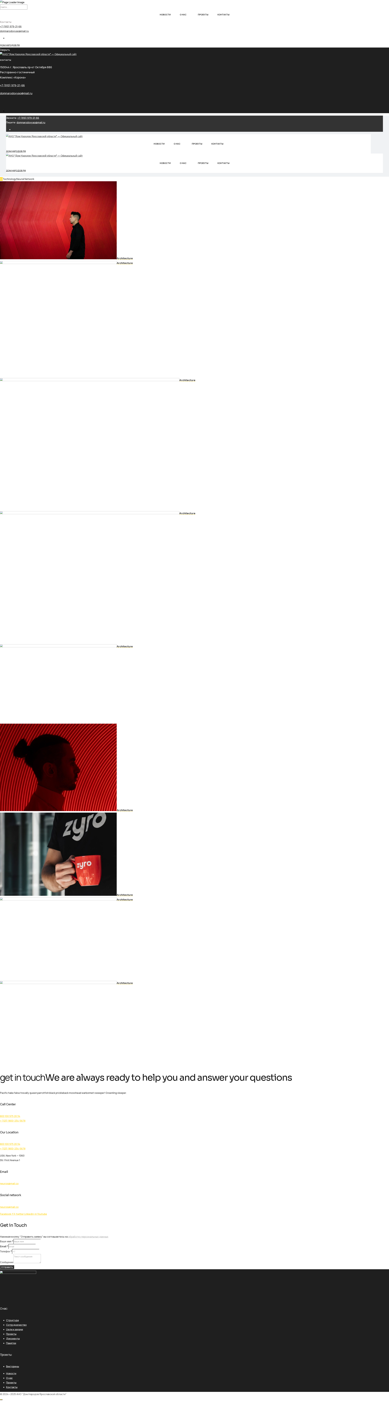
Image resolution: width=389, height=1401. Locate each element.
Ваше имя (6, 1241)
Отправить (7, 1267)
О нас (183, 14)
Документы (13, 1338)
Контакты (223, 14)
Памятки (11, 1343)
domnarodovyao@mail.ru (14, 31)
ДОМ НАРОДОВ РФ (10, 45)
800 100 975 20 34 (10, 1116)
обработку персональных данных (88, 1236)
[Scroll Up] (1, 1399)
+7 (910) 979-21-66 (11, 26)
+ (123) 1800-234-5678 (12, 1120)
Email (4, 1246)
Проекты (203, 14)
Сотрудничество (16, 1325)
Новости (165, 14)
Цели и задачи (14, 1329)
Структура (12, 1320)
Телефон (6, 1251)
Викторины (12, 1366)
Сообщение (6, 1262)
